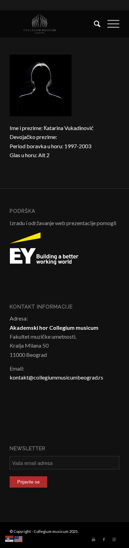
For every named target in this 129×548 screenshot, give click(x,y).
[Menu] (109, 23)
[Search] (93, 23)
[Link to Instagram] (114, 539)
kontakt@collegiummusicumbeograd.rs (56, 377)
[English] (18, 538)
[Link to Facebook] (104, 539)
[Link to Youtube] (93, 539)
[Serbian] (9, 538)
